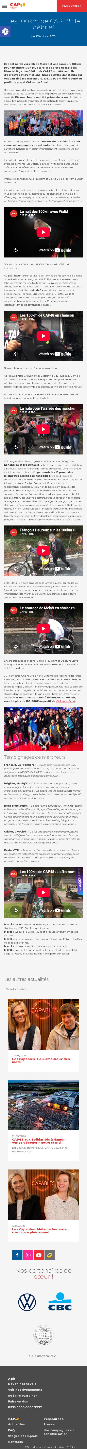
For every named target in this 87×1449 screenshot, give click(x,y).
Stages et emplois (23, 1436)
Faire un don (18, 1401)
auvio (50, 1255)
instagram (28, 1255)
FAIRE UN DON (72, 5)
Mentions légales (42, 1447)
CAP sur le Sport (65, 701)
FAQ (11, 1430)
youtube (39, 1255)
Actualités (16, 1424)
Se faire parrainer (22, 1395)
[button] (5, 31)
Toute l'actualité (15, 989)
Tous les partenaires (40, 1355)
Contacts (15, 1442)
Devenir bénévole (22, 1384)
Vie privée (59, 1447)
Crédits (71, 1447)
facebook (17, 1255)
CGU (28, 1447)
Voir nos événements (25, 1390)
